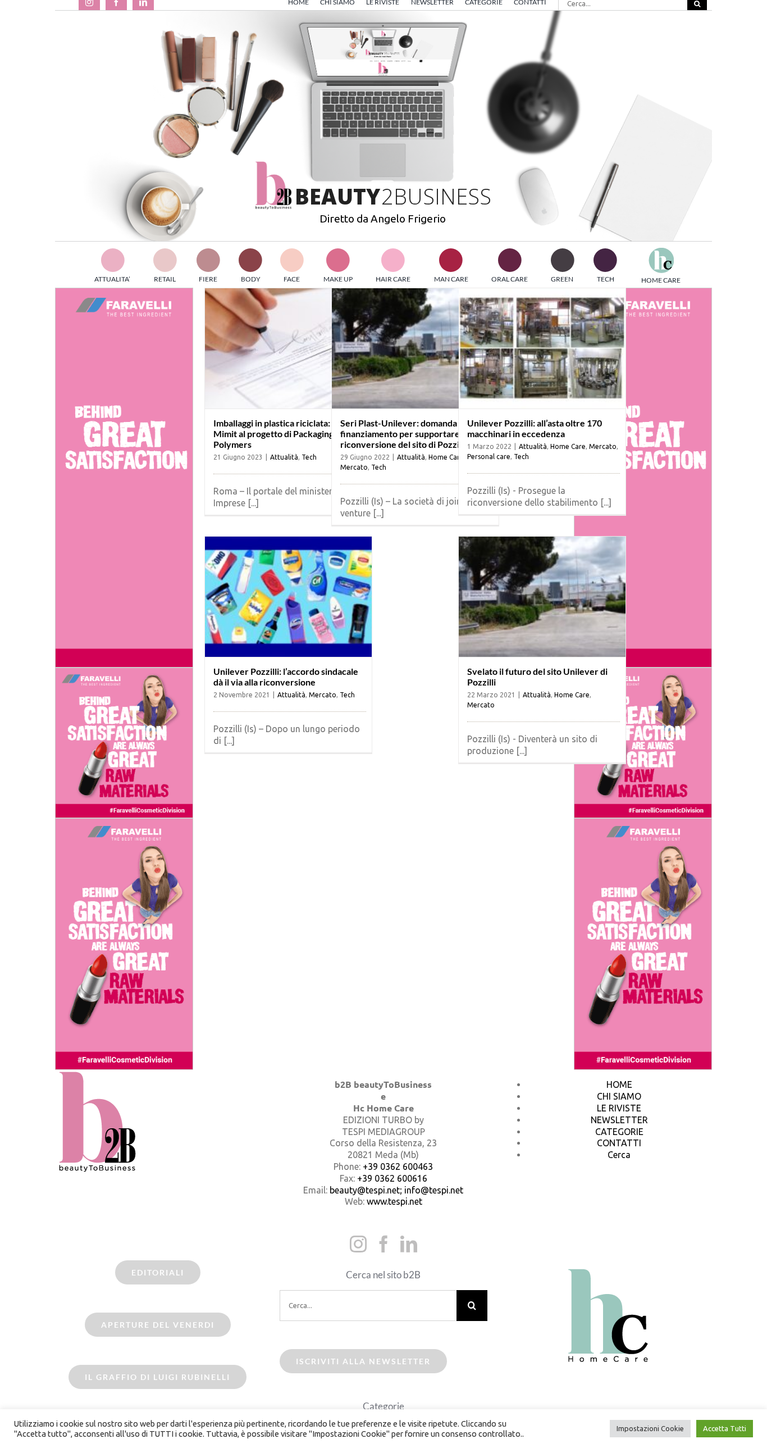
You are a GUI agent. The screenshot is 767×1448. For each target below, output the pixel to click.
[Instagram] (358, 1244)
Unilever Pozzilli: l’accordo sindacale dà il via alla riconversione (285, 676)
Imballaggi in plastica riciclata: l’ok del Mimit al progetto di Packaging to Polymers (286, 433)
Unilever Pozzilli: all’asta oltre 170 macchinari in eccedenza (534, 428)
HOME (619, 1084)
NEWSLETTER (619, 1120)
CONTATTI (619, 1143)
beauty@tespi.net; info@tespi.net (396, 1190)
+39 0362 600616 (392, 1178)
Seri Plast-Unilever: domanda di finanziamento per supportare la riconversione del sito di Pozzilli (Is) (410, 433)
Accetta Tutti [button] (724, 1428)
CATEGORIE (619, 1132)
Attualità (284, 457)
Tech (309, 457)
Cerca (619, 1155)
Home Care (446, 457)
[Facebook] (383, 1244)
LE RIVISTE (619, 1108)
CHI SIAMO (619, 1096)
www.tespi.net (394, 1201)
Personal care (488, 456)
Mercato (354, 467)
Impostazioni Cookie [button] (650, 1428)
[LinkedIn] (408, 1244)
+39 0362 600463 (398, 1166)
